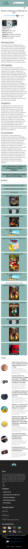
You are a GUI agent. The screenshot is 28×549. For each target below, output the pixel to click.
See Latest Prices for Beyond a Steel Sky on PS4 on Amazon (14, 168)
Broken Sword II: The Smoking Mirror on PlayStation (14, 302)
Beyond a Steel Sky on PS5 (14, 208)
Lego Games (5, 511)
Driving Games (5, 515)
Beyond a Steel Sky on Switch (14, 319)
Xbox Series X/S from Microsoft (11, 495)
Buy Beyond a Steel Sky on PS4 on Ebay (14, 189)
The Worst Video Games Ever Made (10, 519)
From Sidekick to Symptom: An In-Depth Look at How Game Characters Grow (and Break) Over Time (20, 393)
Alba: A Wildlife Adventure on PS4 (14, 274)
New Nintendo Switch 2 (8, 500)
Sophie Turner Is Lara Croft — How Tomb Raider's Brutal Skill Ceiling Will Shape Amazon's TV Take (20, 364)
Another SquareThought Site (15, 541)
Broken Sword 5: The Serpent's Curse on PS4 (14, 285)
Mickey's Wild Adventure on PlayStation (14, 254)
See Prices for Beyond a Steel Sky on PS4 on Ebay (14, 175)
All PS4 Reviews (14, 192)
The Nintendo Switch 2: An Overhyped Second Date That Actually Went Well (20, 449)
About (12, 546)
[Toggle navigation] (24, 8)
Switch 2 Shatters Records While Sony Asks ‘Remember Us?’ (19, 532)
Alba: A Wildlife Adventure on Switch (14, 229)
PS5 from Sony (6, 492)
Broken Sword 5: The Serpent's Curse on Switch (14, 326)
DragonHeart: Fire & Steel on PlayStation (14, 216)
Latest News (18, 546)
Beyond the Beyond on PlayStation (14, 195)
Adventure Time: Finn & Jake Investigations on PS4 (14, 238)
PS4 (9, 29)
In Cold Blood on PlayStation (14, 344)
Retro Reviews (6, 503)
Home (8, 546)
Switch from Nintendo (8, 497)
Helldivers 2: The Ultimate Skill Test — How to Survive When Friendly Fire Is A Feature (19, 406)
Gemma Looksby (11, 15)
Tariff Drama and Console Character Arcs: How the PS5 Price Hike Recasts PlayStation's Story (19, 436)
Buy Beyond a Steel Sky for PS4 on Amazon (14, 185)
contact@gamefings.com (17, 538)
